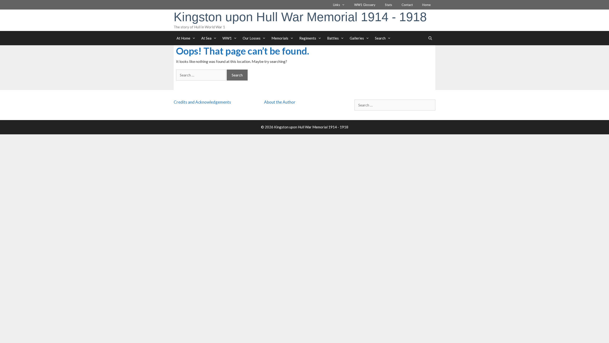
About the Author (279, 102)
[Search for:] (201, 75)
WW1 (227, 38)
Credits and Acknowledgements (202, 102)
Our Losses (251, 38)
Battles (333, 38)
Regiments (307, 38)
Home (426, 5)
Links (336, 5)
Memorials (279, 38)
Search (380, 38)
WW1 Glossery (364, 5)
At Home (183, 38)
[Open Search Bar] (430, 38)
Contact (407, 5)
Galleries (357, 38)
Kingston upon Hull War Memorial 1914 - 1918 (300, 17)
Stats (388, 5)
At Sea (206, 38)
